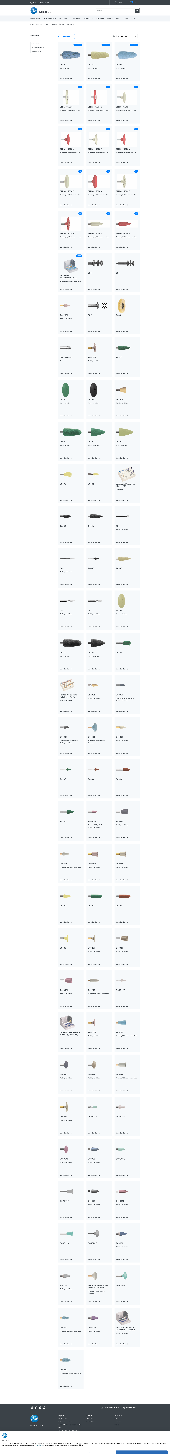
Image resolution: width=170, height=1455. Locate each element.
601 (118, 526)
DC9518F (120, 1117)
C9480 (63, 948)
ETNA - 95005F (123, 191)
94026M (92, 1032)
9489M (119, 65)
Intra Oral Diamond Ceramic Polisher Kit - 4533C (126, 1330)
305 (118, 273)
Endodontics (63, 18)
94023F (119, 737)
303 (90, 273)
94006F (91, 1201)
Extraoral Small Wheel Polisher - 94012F (98, 1286)
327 (90, 315)
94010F (63, 1285)
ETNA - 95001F (67, 107)
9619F (63, 821)
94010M (92, 1328)
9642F (119, 442)
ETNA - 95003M (123, 149)
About (133, 18)
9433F (119, 568)
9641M (63, 653)
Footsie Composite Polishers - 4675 (68, 696)
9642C (91, 442)
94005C (63, 1074)
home (32, 24)
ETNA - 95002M (67, 149)
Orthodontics (88, 18)
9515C (63, 400)
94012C (91, 737)
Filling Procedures (37, 47)
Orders (117, 1425)
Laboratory (76, 18)
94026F (91, 948)
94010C (119, 1243)
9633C (63, 526)
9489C (63, 65)
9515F (119, 610)
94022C (119, 1032)
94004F (119, 948)
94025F (119, 864)
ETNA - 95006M (123, 233)
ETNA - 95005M (67, 233)
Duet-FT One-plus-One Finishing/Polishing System (70, 1034)
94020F (63, 864)
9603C (63, 442)
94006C (91, 1159)
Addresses (118, 1422)
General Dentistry (49, 18)
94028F (63, 1117)
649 (62, 610)
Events (125, 18)
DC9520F (92, 1243)
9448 (118, 315)
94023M (64, 315)
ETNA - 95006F (95, 233)
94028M (92, 357)
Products (39, 24)
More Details (64, 78)
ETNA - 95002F (123, 107)
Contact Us (90, 1422)
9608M (91, 779)
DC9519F (64, 1201)
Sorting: (116, 36)
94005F (91, 1074)
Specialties (100, 18)
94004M (64, 990)
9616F (119, 653)
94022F (119, 1074)
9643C (91, 568)
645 (62, 568)
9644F (91, 65)
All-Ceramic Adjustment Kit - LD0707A (67, 278)
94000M (92, 821)
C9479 (63, 906)
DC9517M (92, 1117)
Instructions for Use (65, 1422)
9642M (91, 653)
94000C (119, 695)
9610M (119, 906)
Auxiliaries (35, 43)
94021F (91, 990)
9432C (119, 357)
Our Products (35, 18)
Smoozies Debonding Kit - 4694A (125, 485)
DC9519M (64, 1243)
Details (117, 1419)
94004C (119, 821)
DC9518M (120, 1159)
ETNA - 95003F (95, 149)
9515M (91, 400)
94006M (120, 1201)
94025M (92, 864)
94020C (63, 1328)
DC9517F (120, 990)
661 (90, 610)
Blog (117, 18)
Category (62, 24)
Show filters (67, 36)
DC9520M (120, 1285)
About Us (89, 1419)
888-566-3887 (131, 1407)
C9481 (91, 484)
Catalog (110, 18)
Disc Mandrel (66, 357)
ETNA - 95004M (95, 191)
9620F (91, 906)
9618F (63, 779)
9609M (119, 779)
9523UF (91, 695)
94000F (63, 737)
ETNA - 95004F (67, 191)
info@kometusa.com (112, 1407)
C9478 (63, 484)
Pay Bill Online (63, 1419)
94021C (63, 1370)
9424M (91, 526)
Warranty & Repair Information (68, 1430)
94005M (64, 1159)
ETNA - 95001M (95, 107)
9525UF (119, 400)
